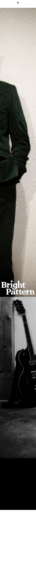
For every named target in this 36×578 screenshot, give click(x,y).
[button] (18, 2)
